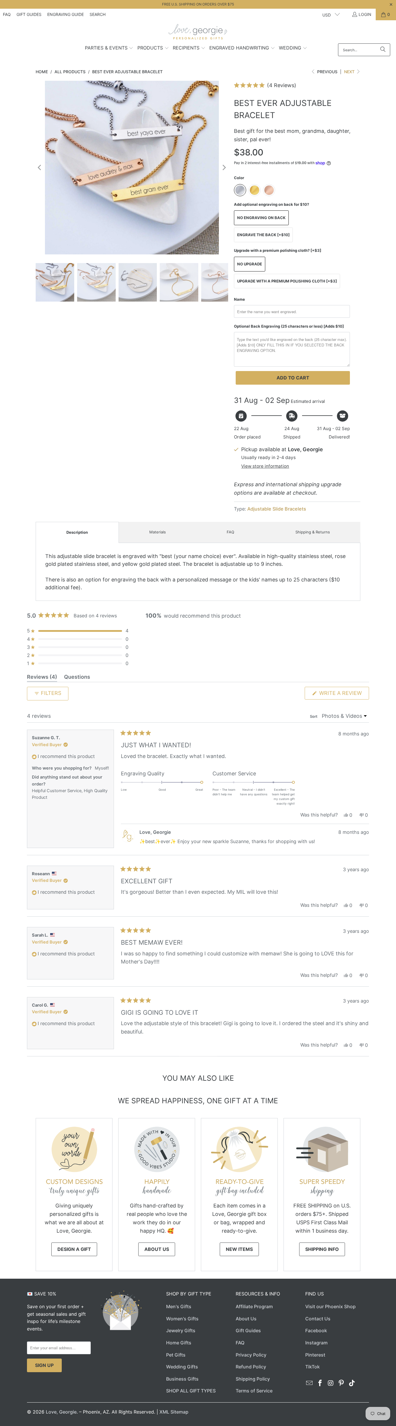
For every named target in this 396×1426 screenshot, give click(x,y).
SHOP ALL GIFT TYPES (191, 1391)
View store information (265, 466)
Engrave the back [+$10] (263, 234)
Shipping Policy (253, 1379)
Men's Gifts (178, 1306)
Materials (157, 532)
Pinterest (315, 1355)
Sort (314, 716)
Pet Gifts (176, 1355)
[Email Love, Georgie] (309, 1383)
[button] (109, 48)
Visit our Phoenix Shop (330, 1306)
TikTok (312, 1367)
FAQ (7, 14)
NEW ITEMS (239, 1249)
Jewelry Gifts (180, 1330)
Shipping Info (322, 1249)
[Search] (383, 49)
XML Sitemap (173, 1412)
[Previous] (40, 167)
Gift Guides (29, 14)
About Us (156, 1249)
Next (350, 71)
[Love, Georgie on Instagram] (330, 1383)
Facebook (316, 1330)
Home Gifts (178, 1343)
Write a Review (343, 695)
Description (77, 532)
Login (365, 14)
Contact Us (317, 1319)
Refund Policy (251, 1367)
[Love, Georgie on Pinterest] (341, 1383)
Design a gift (74, 1249)
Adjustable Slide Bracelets (276, 509)
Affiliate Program (254, 1306)
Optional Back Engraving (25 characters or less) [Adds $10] (289, 326)
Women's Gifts (182, 1319)
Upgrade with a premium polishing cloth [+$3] (287, 281)
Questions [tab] (77, 678)
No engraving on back (261, 217)
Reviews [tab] (42, 678)
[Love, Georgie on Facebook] (320, 1383)
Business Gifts (182, 1379)
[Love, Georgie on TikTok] (352, 1383)
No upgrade (249, 264)
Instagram (316, 1343)
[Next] (223, 167)
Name (239, 299)
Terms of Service (254, 1391)
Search (98, 14)
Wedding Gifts (182, 1367)
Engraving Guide (65, 14)
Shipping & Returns (312, 532)
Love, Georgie (61, 1412)
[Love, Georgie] (198, 33)
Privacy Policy (251, 1355)
